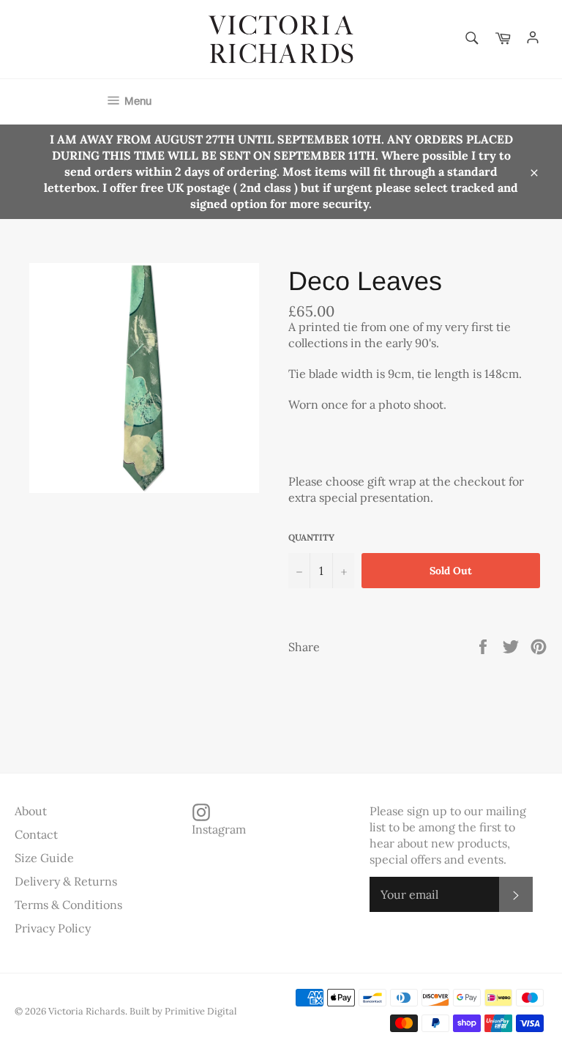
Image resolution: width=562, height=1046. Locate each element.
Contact (36, 834)
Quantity (311, 537)
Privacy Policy (53, 928)
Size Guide (44, 857)
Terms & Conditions (68, 904)
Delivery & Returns (66, 881)
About (31, 811)
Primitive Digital (200, 1011)
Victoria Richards (86, 1011)
